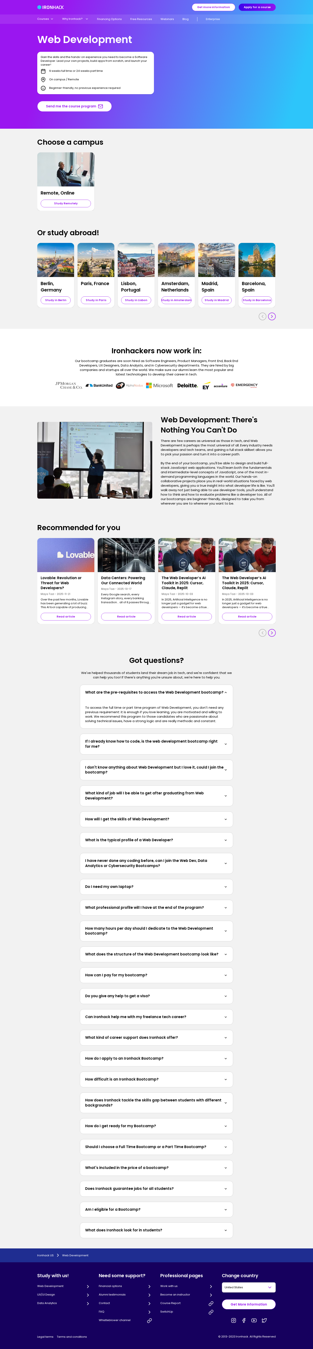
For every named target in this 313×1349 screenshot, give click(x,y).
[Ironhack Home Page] (50, 7)
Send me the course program (71, 106)
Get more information (213, 7)
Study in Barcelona (257, 300)
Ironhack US (45, 1255)
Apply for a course (257, 7)
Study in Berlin (55, 300)
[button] (45, 19)
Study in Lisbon (136, 300)
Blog (185, 19)
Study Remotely (66, 203)
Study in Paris (96, 300)
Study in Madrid (217, 300)
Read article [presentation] (66, 617)
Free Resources (141, 19)
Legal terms (45, 1337)
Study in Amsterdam (176, 300)
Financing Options (109, 19)
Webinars (167, 19)
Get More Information (249, 1304)
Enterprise (213, 19)
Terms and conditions (72, 1337)
